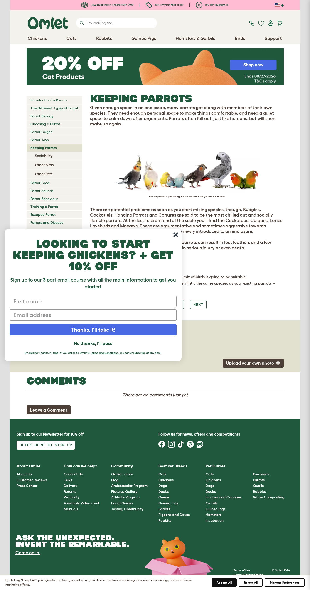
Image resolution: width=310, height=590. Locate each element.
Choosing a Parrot (45, 124)
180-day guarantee (216, 4)
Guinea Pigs (168, 503)
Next (198, 304)
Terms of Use (242, 570)
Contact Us (73, 474)
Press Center (27, 486)
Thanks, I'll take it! (93, 330)
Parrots (164, 509)
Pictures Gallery (124, 491)
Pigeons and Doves (174, 515)
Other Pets (43, 174)
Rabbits (164, 520)
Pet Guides (216, 466)
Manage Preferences (285, 582)
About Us (24, 474)
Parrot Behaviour (44, 199)
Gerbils (211, 503)
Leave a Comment (48, 409)
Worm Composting (268, 497)
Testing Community (127, 509)
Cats (162, 474)
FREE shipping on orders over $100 (111, 4)
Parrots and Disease (46, 222)
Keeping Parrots (43, 148)
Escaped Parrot (43, 214)
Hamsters (213, 515)
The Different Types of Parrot (54, 108)
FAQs (68, 480)
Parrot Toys (39, 140)
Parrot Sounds (41, 191)
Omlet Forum (122, 474)
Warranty (71, 497)
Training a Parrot (44, 207)
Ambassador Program (129, 486)
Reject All (251, 582)
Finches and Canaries (224, 497)
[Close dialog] (176, 235)
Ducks (163, 491)
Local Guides (122, 503)
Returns (70, 491)
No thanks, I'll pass (93, 343)
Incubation (215, 520)
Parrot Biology (41, 116)
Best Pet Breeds (172, 466)
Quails (258, 486)
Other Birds (44, 165)
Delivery (70, 486)
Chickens (166, 480)
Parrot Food (39, 183)
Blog (114, 480)
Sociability (43, 156)
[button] (249, 466)
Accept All (224, 582)
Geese (163, 497)
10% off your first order (169, 4)
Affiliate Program (125, 497)
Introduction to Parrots (48, 100)
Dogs (162, 486)
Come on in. (27, 552)
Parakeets (261, 474)
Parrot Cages (41, 132)
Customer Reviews (32, 480)
